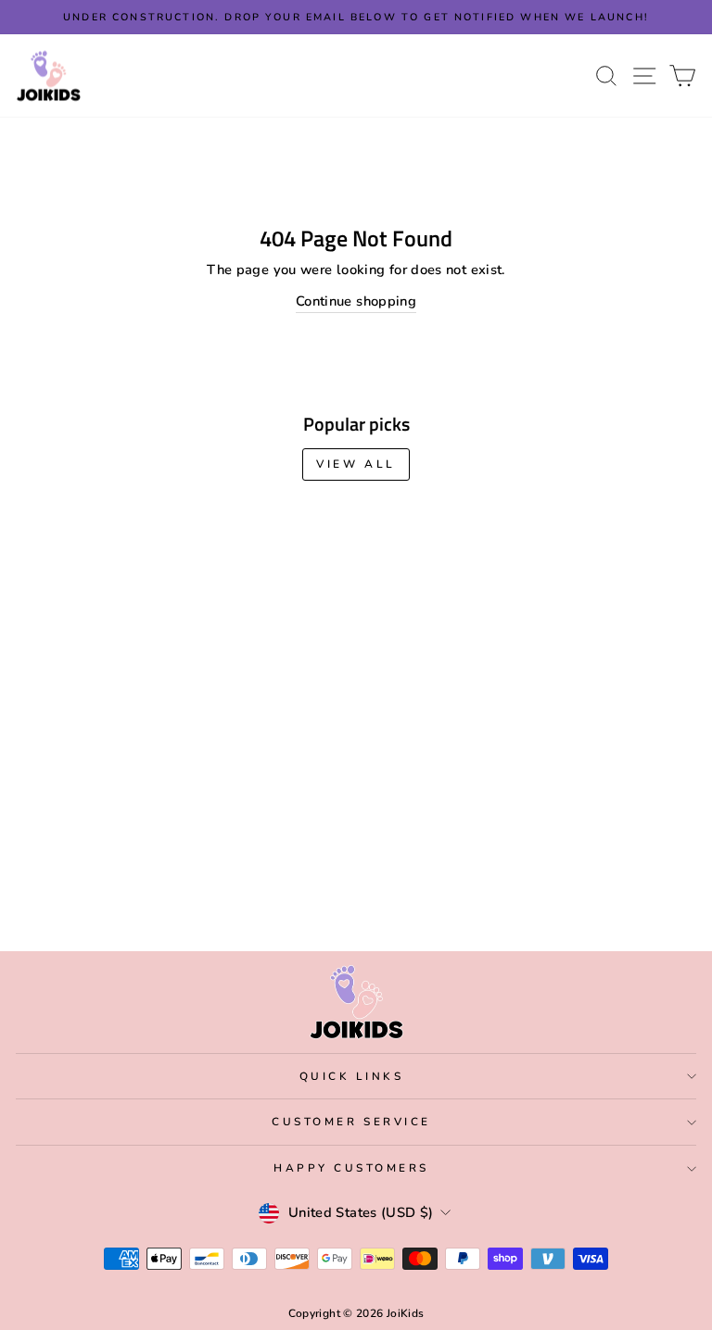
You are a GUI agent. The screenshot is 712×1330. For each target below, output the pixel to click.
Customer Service (351, 1121)
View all (356, 464)
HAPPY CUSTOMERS (351, 1168)
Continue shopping (356, 301)
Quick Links (351, 1076)
